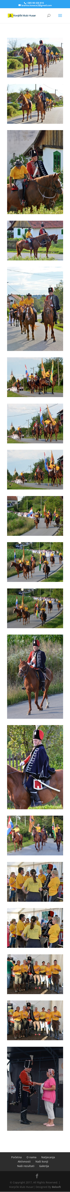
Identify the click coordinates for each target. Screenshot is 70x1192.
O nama (31, 1157)
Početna (16, 1157)
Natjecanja (48, 1157)
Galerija (44, 1166)
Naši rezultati (25, 1166)
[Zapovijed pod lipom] (35, 76)
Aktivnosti (24, 1161)
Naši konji (41, 1161)
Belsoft (56, 1187)
